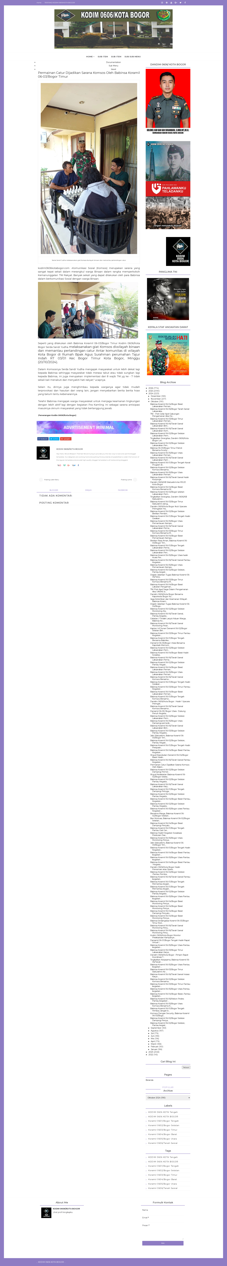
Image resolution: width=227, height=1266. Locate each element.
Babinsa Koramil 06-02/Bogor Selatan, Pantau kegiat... (167, 571)
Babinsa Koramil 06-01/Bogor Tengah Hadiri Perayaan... (170, 746)
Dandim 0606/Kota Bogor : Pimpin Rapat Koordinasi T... (169, 956)
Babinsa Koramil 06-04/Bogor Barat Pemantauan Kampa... (166, 537)
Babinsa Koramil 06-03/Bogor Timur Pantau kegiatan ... (170, 985)
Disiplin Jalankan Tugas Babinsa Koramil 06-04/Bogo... (170, 605)
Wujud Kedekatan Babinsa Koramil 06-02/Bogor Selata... (167, 775)
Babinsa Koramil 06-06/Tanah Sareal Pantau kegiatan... (170, 878)
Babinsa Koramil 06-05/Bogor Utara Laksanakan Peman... (166, 454)
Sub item (103, 56)
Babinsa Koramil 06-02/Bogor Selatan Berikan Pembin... (167, 512)
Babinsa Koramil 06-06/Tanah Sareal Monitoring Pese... (166, 624)
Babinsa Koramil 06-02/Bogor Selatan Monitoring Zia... (167, 610)
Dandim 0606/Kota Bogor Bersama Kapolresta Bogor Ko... (166, 595)
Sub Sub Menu (133, 56)
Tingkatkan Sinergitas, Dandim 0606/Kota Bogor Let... (169, 439)
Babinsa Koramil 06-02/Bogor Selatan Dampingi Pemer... (167, 770)
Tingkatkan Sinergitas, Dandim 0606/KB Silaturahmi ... (168, 498)
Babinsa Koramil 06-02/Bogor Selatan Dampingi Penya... (167, 1019)
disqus (88, 490)
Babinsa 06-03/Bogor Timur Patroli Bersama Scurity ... (166, 449)
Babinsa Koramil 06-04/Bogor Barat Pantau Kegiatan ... (170, 751)
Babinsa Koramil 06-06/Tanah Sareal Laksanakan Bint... (166, 425)
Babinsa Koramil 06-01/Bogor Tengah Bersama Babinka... (167, 639)
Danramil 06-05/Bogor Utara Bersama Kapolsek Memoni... (167, 644)
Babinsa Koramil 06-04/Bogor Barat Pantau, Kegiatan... (170, 800)
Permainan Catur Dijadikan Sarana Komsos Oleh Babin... (169, 766)
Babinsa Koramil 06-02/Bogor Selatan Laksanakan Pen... (167, 444)
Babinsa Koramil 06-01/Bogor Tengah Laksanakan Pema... (167, 546)
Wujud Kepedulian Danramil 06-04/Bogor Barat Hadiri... (169, 756)
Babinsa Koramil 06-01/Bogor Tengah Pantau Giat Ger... (167, 829)
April (153, 1041)
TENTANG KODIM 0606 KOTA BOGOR (60, 3)
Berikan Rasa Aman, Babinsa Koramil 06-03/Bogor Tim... (168, 541)
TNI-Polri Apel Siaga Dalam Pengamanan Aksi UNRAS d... (169, 590)
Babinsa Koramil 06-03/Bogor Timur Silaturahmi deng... (166, 502)
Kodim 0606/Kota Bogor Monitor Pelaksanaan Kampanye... (165, 936)
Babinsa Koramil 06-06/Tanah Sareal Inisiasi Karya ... (169, 975)
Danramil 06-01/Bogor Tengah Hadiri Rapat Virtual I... (170, 941)
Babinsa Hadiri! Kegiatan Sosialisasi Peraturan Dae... (166, 834)
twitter (55, 439)
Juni (152, 1036)
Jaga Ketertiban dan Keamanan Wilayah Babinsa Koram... (168, 600)
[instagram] (162, 3)
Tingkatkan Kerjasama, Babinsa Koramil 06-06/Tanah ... (170, 961)
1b (58, 465)
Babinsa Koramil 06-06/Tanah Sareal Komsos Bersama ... (166, 678)
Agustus (154, 1031)
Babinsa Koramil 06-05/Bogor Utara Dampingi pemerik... (166, 722)
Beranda (149, 1080)
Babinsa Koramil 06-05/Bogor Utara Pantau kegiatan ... (170, 858)
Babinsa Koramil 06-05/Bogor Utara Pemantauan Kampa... (166, 522)
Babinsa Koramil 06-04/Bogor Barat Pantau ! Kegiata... (170, 863)
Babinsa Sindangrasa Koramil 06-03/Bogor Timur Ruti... (169, 922)
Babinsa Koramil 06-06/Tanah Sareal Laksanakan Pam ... (166, 459)
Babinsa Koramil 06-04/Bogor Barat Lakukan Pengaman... (166, 585)
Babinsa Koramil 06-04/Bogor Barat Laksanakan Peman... (166, 405)
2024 (151, 393)
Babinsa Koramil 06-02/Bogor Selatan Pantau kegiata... (167, 892)
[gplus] (176, 3)
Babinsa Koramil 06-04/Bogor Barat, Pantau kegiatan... (170, 995)
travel (113, 69)
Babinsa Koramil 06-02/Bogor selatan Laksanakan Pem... (167, 493)
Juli (152, 1033)
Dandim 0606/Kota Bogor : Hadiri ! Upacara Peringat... (170, 702)
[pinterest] (167, 3)
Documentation (113, 62)
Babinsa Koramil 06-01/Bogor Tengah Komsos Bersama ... (167, 697)
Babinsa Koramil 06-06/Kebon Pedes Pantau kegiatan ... (167, 1000)
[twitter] (180, 3)
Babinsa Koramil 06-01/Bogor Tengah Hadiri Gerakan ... (170, 517)
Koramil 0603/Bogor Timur (162, 1130)
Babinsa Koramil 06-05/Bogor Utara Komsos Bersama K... (166, 1004)
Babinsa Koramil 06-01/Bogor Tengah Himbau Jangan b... (167, 1009)
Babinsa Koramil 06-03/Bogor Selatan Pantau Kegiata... (167, 732)
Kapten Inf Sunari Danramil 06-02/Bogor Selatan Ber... (168, 629)
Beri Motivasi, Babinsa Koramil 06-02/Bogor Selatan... (170, 819)
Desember (156, 396)
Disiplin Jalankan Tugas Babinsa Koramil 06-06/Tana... (170, 576)
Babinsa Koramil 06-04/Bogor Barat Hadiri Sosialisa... (169, 654)
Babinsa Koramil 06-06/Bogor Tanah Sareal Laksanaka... (169, 410)
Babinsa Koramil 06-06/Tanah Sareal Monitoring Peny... (166, 926)
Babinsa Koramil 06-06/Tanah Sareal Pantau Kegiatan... (170, 561)
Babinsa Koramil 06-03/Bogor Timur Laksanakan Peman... (166, 420)
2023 (151, 1052)
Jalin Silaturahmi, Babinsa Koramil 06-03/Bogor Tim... (167, 736)
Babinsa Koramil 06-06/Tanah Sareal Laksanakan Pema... (166, 527)
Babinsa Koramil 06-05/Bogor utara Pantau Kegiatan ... (169, 809)
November (156, 399)
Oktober (154, 401)
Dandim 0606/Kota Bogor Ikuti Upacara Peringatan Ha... (168, 507)
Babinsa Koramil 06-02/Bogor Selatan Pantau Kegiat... (167, 663)
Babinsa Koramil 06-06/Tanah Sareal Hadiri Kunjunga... (169, 478)
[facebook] (185, 3)
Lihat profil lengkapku (63, 1212)
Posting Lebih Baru (51, 480)
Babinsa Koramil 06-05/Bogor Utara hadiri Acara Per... (169, 556)
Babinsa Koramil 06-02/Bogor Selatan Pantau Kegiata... (167, 780)
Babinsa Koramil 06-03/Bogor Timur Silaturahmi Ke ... (166, 970)
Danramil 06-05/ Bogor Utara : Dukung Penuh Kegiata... (167, 712)
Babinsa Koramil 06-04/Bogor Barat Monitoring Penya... (166, 902)
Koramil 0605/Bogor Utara (162, 1139)
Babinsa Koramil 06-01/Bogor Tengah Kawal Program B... (170, 463)
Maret (153, 1044)
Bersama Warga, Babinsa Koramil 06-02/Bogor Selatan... (167, 814)
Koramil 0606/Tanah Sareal (163, 1143)
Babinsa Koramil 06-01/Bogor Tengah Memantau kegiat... (167, 883)
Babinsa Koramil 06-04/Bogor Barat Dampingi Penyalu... (166, 824)
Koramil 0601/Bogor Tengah (163, 1121)
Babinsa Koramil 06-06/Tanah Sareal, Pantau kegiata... (166, 615)
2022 (151, 1054)
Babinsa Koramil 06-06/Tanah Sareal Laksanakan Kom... (166, 429)
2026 (151, 388)
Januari (154, 1049)
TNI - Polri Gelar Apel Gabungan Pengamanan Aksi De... (164, 415)
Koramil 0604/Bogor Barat (162, 1134)
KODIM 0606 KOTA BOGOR (163, 1116)
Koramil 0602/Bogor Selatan (163, 1125)
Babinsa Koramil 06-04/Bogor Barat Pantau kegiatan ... (170, 853)
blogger (54, 490)
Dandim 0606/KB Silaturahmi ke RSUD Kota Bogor (168, 483)
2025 (151, 391)
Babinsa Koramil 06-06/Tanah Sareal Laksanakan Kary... (166, 785)
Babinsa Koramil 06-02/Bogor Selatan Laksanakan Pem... (167, 434)
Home (39, 3)
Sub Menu (113, 66)
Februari (154, 1046)
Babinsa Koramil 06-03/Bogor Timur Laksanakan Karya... (166, 951)
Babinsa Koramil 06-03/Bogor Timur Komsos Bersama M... (166, 532)
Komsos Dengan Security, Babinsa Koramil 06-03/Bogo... (169, 1014)
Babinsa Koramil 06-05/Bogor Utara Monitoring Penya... (166, 839)
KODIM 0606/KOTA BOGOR (69, 449)
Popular (168, 1087)
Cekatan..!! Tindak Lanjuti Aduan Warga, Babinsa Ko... (168, 619)
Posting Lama (126, 480)
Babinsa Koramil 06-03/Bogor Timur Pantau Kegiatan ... (170, 634)
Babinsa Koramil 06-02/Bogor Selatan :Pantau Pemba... (167, 873)
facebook (43, 439)
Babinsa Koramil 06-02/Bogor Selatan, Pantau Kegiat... (167, 741)
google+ (67, 439)
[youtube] (171, 3)
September (156, 1028)
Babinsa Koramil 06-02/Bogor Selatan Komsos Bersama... (167, 468)
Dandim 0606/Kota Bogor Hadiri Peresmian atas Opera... (165, 868)
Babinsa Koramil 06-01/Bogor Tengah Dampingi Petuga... (167, 790)
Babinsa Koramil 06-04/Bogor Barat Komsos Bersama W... (166, 488)
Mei (152, 1038)
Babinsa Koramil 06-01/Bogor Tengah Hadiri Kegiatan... (170, 848)
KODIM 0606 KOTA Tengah (163, 1112)
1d (73, 465)
